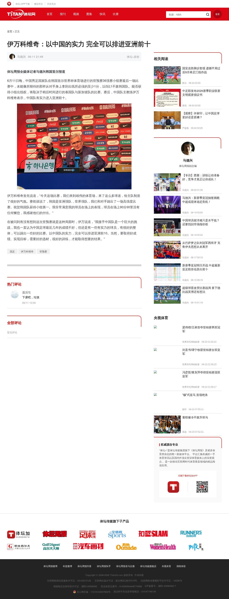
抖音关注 (51, 3)
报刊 (63, 14)
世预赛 (43, 251)
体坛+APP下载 (23, 3)
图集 (89, 14)
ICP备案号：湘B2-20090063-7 (160, 586)
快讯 (102, 14)
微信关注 (38, 3)
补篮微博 (67, 566)
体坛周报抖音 (84, 566)
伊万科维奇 (27, 251)
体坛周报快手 (104, 566)
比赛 (116, 14)
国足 (12, 251)
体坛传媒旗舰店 (148, 566)
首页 (49, 14)
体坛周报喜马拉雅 (125, 566)
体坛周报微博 (50, 566)
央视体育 (166, 566)
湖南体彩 (181, 566)
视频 (76, 14)
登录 (217, 14)
